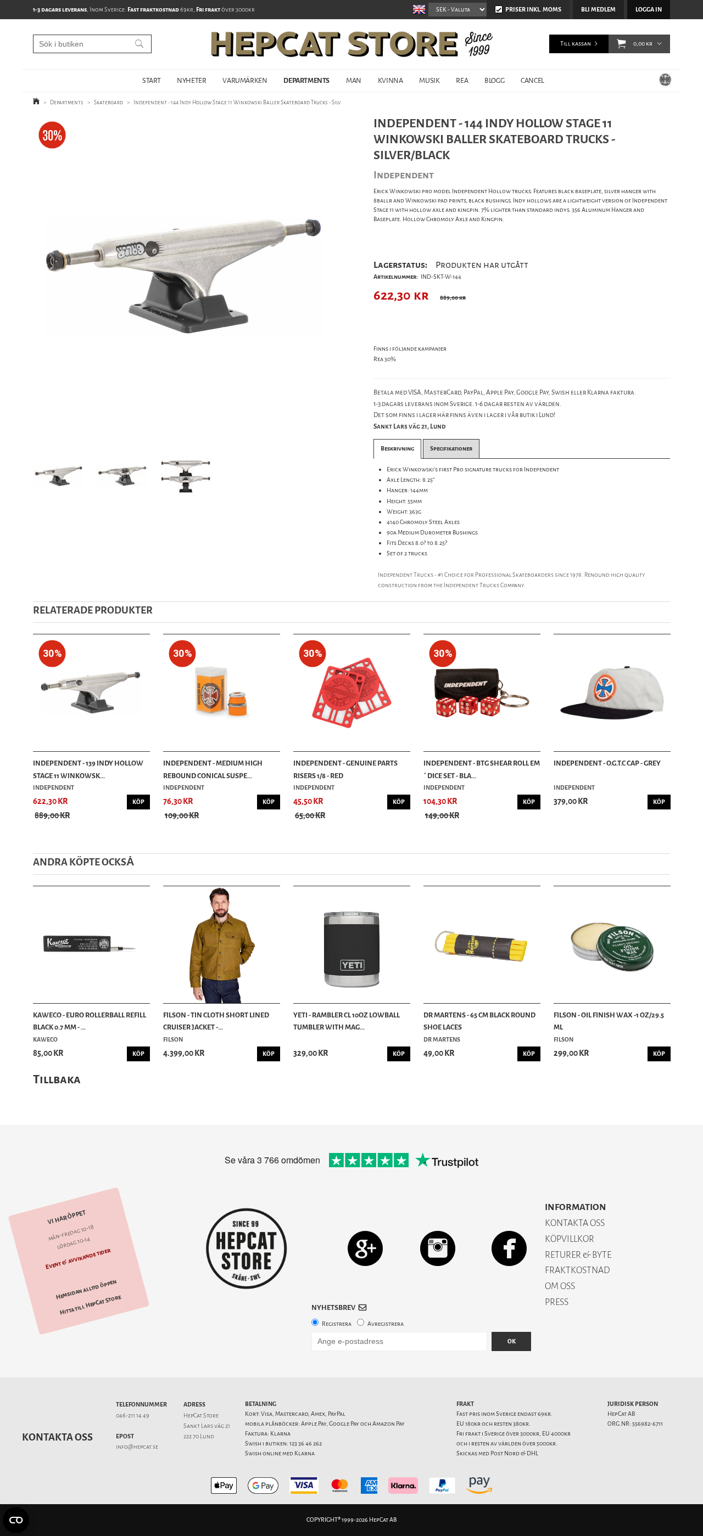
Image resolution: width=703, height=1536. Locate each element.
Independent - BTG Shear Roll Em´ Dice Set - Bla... (481, 769)
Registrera (337, 1324)
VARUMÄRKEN (244, 80)
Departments (66, 102)
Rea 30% (384, 359)
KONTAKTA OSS (575, 1223)
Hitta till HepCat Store (90, 1305)
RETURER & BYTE (578, 1255)
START (151, 80)
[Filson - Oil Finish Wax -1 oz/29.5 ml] (612, 944)
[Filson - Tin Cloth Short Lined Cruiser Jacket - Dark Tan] (221, 944)
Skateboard (108, 102)
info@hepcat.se (137, 1447)
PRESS (556, 1302)
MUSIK (429, 80)
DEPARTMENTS (306, 80)
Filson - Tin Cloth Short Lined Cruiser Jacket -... (216, 1021)
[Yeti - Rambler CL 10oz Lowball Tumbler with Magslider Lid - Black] (351, 944)
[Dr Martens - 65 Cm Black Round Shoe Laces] (481, 944)
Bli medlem (598, 9)
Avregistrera (385, 1324)
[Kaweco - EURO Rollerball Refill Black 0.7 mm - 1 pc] (91, 944)
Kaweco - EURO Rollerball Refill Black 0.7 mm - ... (89, 1021)
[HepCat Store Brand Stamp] (247, 1248)
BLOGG (494, 80)
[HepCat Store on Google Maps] (365, 1248)
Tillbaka (57, 1079)
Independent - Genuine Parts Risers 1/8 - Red (345, 769)
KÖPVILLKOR (569, 1239)
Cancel (532, 80)
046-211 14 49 (132, 1415)
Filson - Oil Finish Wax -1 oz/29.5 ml (609, 1021)
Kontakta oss (57, 1437)
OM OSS (560, 1286)
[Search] (139, 44)
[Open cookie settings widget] (16, 1520)
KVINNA (390, 80)
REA (462, 80)
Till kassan (575, 44)
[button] (621, 44)
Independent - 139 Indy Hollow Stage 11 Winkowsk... (88, 769)
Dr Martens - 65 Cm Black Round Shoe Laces (479, 1021)
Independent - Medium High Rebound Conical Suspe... (213, 769)
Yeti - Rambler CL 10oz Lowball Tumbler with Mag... (346, 1021)
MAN (353, 80)
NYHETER (191, 80)
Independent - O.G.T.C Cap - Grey (607, 763)
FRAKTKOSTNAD (577, 1270)
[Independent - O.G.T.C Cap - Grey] (612, 692)
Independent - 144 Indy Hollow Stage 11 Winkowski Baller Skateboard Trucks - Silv (237, 102)
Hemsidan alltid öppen (86, 1290)
